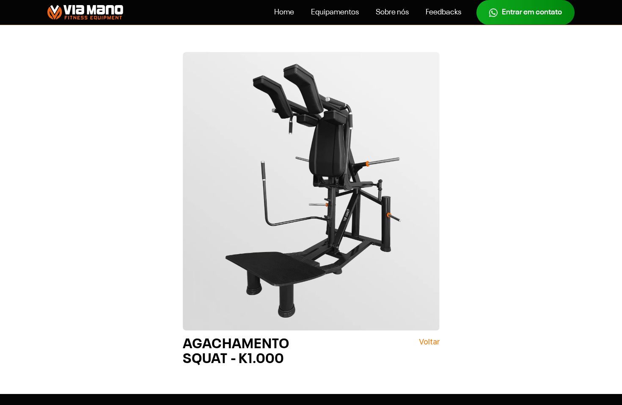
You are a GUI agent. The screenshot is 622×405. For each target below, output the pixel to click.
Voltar (429, 341)
